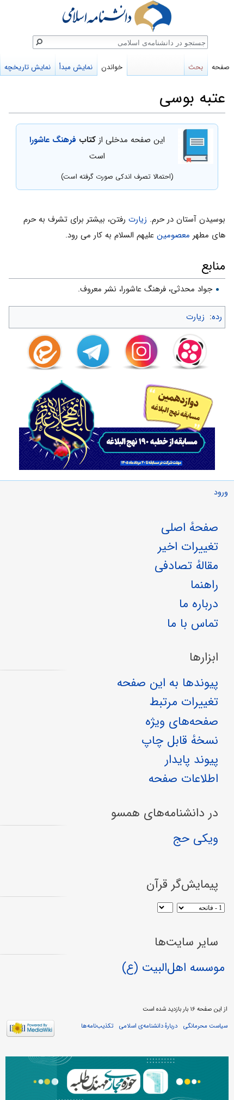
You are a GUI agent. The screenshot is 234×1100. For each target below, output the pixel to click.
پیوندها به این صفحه (167, 683)
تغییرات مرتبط (184, 702)
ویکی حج (195, 838)
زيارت (137, 219)
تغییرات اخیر (188, 546)
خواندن (111, 67)
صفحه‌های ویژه (181, 721)
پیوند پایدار (191, 759)
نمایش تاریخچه (27, 67)
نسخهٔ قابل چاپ (179, 740)
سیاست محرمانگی (205, 1026)
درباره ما (198, 604)
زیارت (195, 316)
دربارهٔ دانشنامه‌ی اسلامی (148, 1026)
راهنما (204, 585)
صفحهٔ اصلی (189, 527)
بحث (195, 67)
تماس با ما (192, 623)
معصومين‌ (173, 235)
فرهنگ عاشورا (52, 139)
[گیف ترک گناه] (117, 1078)
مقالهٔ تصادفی (186, 566)
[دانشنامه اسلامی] (117, 16)
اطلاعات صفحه (183, 778)
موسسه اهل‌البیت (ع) (173, 967)
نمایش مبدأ (76, 67)
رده (217, 316)
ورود (221, 492)
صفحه (221, 67)
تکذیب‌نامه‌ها (97, 1026)
